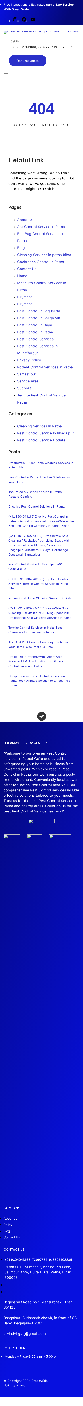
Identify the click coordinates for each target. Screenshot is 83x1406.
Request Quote (28, 61)
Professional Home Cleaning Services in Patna (40, 598)
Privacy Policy (29, 360)
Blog (21, 248)
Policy (8, 1225)
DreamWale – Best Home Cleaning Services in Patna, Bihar (40, 465)
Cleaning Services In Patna (39, 426)
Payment (24, 297)
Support (24, 388)
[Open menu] (6, 74)
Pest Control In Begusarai (38, 311)
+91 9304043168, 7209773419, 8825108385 (38, 1259)
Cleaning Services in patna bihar (44, 255)
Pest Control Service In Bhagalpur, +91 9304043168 (35, 567)
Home (22, 276)
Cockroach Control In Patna (40, 262)
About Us (25, 219)
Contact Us (26, 269)
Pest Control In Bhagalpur (38, 318)
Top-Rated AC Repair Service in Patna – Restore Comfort (36, 494)
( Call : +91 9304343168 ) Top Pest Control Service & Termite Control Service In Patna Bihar (38, 583)
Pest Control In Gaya (34, 325)
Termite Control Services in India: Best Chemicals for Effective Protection (35, 630)
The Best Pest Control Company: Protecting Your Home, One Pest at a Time (38, 644)
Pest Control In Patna (35, 332)
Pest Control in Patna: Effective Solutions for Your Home (39, 479)
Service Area (28, 381)
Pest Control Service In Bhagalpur (45, 433)
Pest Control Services (35, 339)
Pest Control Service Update (41, 440)
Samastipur (26, 374)
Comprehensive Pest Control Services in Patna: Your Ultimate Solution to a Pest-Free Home (39, 680)
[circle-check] (41, 716)
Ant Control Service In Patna (41, 226)
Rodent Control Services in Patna (45, 367)
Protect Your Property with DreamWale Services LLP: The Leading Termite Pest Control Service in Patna (36, 661)
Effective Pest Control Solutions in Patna (36, 506)
